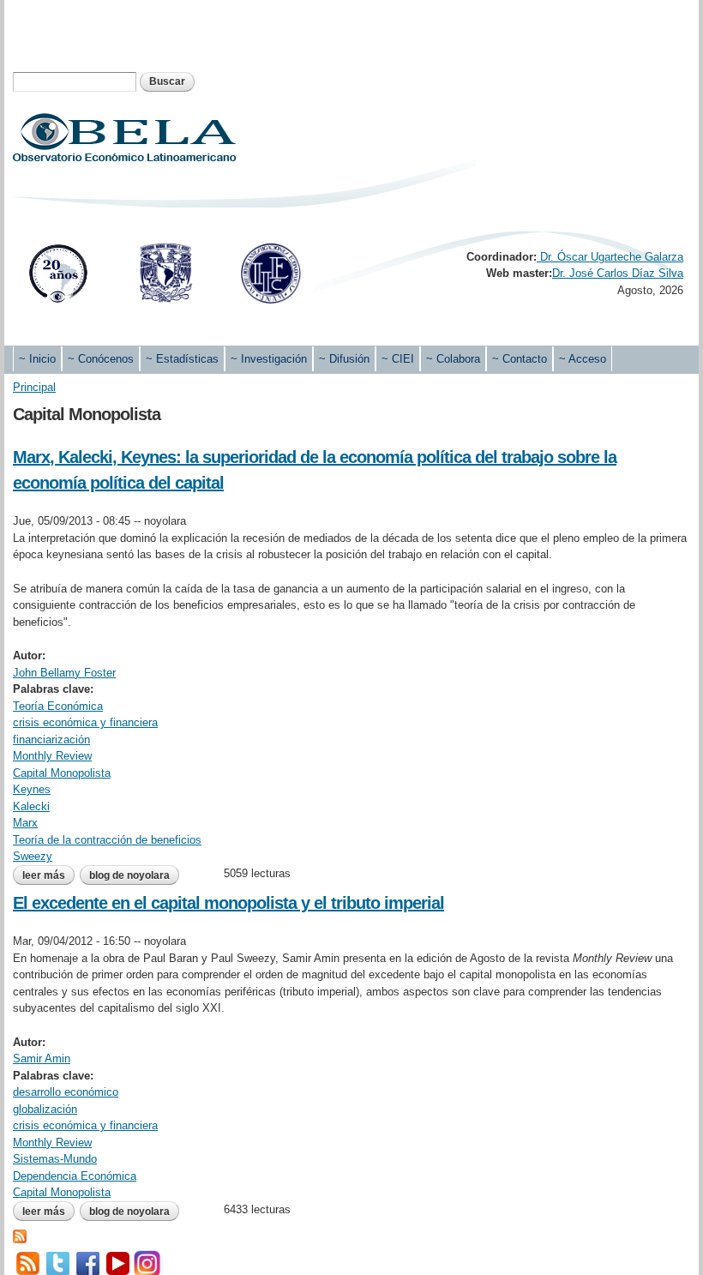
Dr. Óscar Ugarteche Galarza (610, 256)
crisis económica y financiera (85, 722)
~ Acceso (582, 358)
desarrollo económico (65, 1092)
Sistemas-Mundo (55, 1158)
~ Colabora (453, 358)
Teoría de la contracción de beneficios (107, 839)
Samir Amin (41, 1058)
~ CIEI (398, 358)
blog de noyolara (129, 875)
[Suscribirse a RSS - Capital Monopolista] (20, 1234)
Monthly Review (52, 755)
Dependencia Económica (74, 1176)
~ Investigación (269, 358)
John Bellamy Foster (64, 672)
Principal (34, 387)
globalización (45, 1109)
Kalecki (31, 806)
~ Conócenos (101, 358)
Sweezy (32, 856)
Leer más (48, 875)
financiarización (51, 739)
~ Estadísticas (182, 358)
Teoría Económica (58, 706)
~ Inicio (37, 358)
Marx (25, 822)
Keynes (32, 789)
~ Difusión (344, 358)
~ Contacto (519, 358)
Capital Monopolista (62, 773)
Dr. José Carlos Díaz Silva (617, 273)
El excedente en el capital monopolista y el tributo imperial (228, 902)
